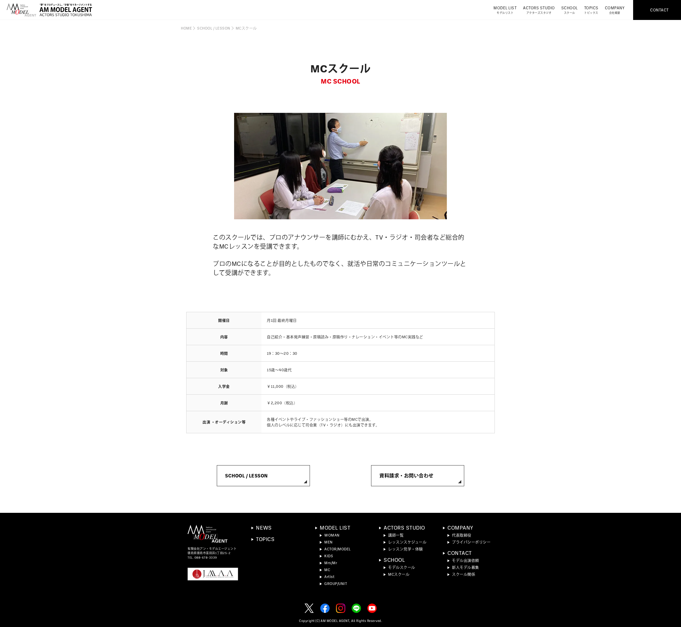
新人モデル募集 (465, 567)
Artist (329, 576)
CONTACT (459, 552)
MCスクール (398, 574)
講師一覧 (396, 535)
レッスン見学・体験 (405, 548)
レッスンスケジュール (407, 541)
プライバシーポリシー (471, 541)
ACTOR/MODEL (337, 548)
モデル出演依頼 (465, 560)
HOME (186, 28)
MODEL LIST (505, 10)
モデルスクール (401, 567)
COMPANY (615, 10)
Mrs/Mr (330, 562)
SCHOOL (569, 10)
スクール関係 (463, 574)
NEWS (264, 527)
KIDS (328, 555)
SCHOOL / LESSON (213, 28)
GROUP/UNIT (335, 583)
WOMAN (332, 535)
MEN (328, 541)
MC (327, 569)
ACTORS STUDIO (539, 10)
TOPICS (591, 10)
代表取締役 (461, 535)
